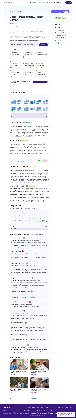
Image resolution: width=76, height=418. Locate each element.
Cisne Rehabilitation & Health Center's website (19, 28)
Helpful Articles (59, 43)
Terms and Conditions (55, 407)
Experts (42, 407)
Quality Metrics (59, 40)
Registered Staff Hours (61, 30)
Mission (33, 407)
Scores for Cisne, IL (60, 42)
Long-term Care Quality (61, 37)
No (45, 160)
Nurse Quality (59, 33)
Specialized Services (60, 29)
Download (66, 11)
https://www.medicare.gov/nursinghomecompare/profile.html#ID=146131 (23, 398)
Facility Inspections (60, 32)
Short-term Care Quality (61, 35)
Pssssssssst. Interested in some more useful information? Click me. (66, 414)
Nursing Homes (33, 2)
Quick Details (59, 27)
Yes (39, 160)
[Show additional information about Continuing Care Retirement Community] (42, 52)
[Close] (73, 414)
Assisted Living (42, 2)
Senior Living (50, 2)
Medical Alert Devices (58, 2)
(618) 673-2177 (25, 31)
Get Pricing (42, 44)
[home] (8, 2)
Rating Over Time (60, 38)
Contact (28, 407)
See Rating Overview (59, 19)
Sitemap (71, 407)
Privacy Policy (65, 407)
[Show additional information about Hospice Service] (18, 57)
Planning (47, 407)
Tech (38, 407)
